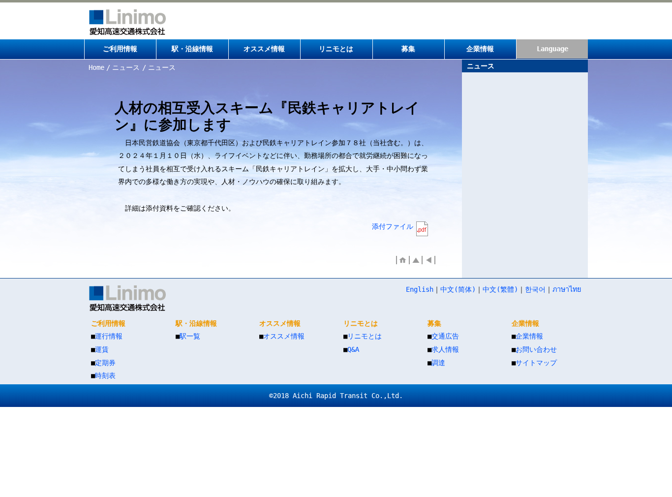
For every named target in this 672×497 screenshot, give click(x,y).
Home (96, 67)
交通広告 (445, 336)
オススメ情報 (284, 336)
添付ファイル (392, 226)
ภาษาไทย (566, 289)
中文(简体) (458, 289)
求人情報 (445, 349)
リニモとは (364, 336)
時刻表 (105, 375)
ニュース (126, 67)
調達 (438, 363)
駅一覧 (190, 336)
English (419, 289)
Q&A (353, 349)
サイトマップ (536, 363)
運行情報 (108, 336)
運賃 (102, 349)
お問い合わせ (536, 349)
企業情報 (529, 336)
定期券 (105, 363)
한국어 (535, 289)
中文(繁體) (500, 289)
